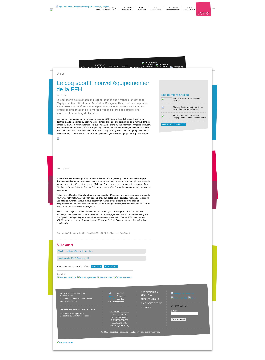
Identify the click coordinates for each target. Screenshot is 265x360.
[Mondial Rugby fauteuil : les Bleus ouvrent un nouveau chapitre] (166, 108)
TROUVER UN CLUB (150, 299)
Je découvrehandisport (127, 9)
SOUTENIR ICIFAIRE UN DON (203, 13)
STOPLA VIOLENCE (189, 9)
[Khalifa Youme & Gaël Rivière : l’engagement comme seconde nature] (166, 116)
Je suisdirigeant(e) (156, 9)
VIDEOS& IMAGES (125, 67)
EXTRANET (146, 307)
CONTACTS (204, 13)
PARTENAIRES (136, 67)
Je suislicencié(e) (142, 9)
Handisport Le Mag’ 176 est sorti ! (73, 258)
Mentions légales (119, 312)
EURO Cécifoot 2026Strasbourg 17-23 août (106, 9)
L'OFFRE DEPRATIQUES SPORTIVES (100, 67)
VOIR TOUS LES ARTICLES (173, 124)
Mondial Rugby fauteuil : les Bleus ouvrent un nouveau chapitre (188, 108)
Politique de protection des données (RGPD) (119, 317)
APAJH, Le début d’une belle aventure (75, 251)
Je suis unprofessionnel (173, 9)
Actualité (96, 266)
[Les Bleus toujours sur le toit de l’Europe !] (166, 99)
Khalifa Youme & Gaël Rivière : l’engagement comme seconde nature (189, 116)
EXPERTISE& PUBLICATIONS (113, 67)
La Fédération (86, 67)
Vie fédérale (111, 266)
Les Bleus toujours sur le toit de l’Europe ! (187, 99)
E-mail (174, 311)
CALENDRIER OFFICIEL (152, 303)
